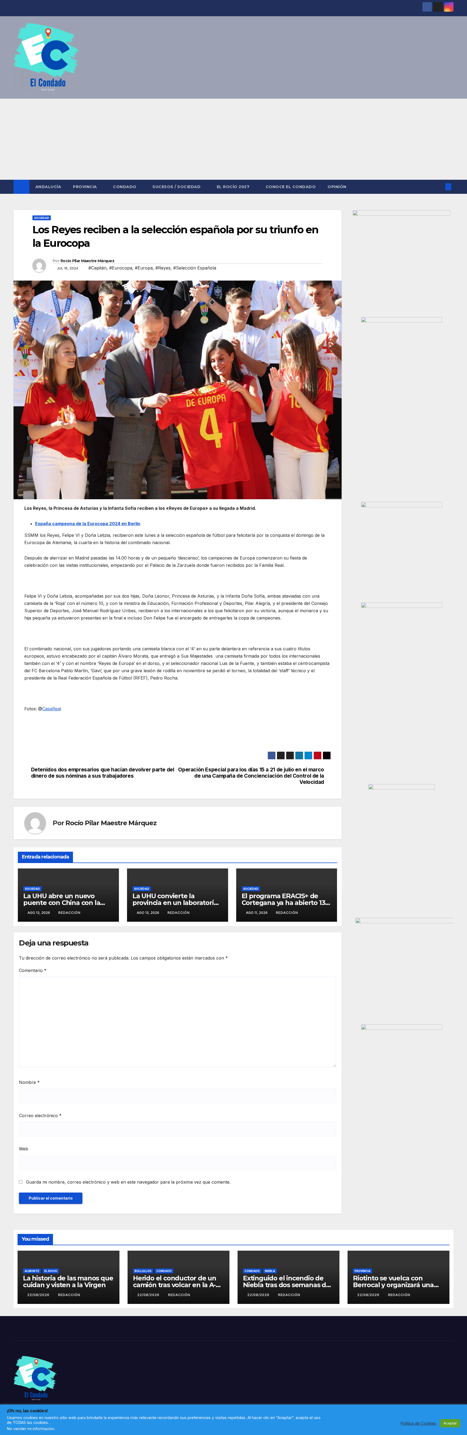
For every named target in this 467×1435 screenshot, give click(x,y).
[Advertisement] (233, 139)
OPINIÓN (337, 186)
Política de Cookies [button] (418, 1423)
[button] (439, 186)
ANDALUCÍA (48, 186)
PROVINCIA (85, 186)
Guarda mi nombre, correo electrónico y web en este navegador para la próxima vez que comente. (128, 1182)
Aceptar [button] (450, 1423)
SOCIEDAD (41, 217)
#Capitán (97, 268)
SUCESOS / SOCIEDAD (177, 186)
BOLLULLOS (143, 1271)
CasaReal (51, 708)
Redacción (69, 913)
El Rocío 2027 (234, 186)
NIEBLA (270, 1271)
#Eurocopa (120, 268)
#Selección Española (194, 268)
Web (23, 1148)
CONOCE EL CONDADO (291, 186)
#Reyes (163, 268)
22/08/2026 (39, 1295)
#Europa (144, 268)
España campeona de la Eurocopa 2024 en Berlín (87, 523)
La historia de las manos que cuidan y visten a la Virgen (68, 1281)
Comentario (32, 970)
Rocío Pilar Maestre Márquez (87, 260)
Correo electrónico (40, 1115)
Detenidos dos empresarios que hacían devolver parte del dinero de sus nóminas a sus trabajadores (102, 773)
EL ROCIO (50, 1271)
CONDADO (125, 186)
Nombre (29, 1082)
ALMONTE (32, 1271)
